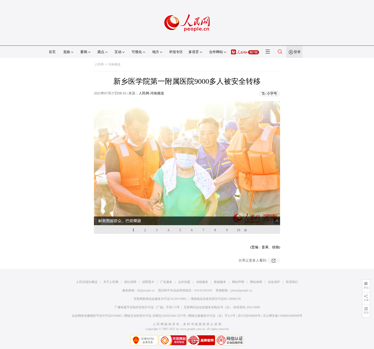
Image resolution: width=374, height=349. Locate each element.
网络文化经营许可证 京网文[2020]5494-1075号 (155, 315)
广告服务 (166, 282)
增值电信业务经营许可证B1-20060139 (216, 299)
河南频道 (114, 64)
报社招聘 (130, 282)
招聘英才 (148, 282)
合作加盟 (184, 282)
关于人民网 (110, 282)
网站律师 (256, 282)
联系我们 (292, 282)
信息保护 (274, 282)
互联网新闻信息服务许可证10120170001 (160, 299)
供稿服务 (202, 282)
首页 (52, 52)
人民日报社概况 (86, 282)
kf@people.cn (146, 290)
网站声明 (238, 282)
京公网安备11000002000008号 (282, 315)
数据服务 (220, 282)
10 (238, 230)
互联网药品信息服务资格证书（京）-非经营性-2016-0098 (222, 307)
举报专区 (176, 52)
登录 (297, 52)
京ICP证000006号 (249, 315)
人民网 (99, 64)
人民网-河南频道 (151, 93)
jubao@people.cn (241, 290)
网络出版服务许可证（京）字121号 (211, 315)
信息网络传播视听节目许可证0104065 (97, 315)
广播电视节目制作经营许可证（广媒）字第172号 (147, 307)
